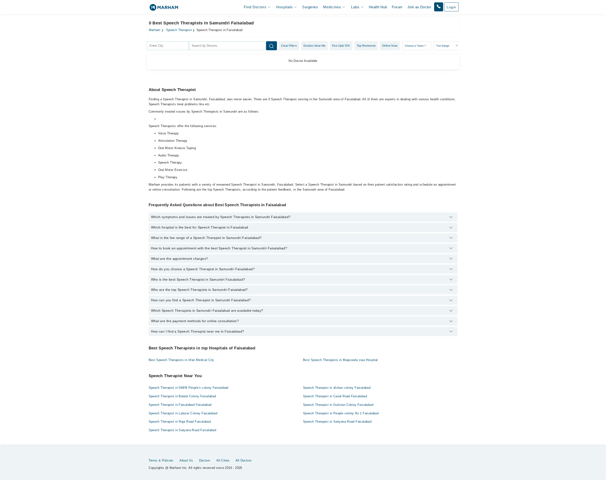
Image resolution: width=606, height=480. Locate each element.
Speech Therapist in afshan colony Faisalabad (336, 387)
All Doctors (244, 460)
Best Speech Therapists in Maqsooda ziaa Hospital (340, 360)
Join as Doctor (419, 7)
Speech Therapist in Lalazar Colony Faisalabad (183, 413)
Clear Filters (289, 45)
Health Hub (378, 7)
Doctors (204, 460)
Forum (397, 7)
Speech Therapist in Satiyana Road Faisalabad (337, 421)
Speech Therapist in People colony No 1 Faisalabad (341, 413)
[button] (438, 6)
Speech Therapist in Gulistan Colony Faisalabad (338, 405)
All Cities (223, 460)
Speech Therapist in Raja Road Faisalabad (180, 421)
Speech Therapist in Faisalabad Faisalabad (180, 405)
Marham (154, 30)
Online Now (389, 45)
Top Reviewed (366, 45)
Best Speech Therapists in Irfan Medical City (181, 360)
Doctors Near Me (314, 45)
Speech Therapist (179, 30)
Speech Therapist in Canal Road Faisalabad (335, 396)
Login (451, 7)
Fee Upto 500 (341, 45)
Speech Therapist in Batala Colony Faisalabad (182, 396)
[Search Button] (271, 45)
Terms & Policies (161, 460)
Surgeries (310, 7)
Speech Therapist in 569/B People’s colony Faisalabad (188, 387)
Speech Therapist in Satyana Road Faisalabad (182, 430)
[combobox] (168, 45)
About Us (186, 460)
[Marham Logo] (164, 9)
